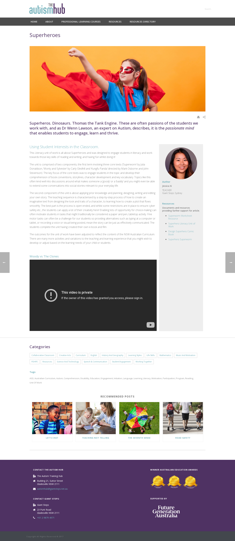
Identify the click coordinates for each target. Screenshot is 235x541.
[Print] (198, 117)
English (94, 355)
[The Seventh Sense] (139, 418)
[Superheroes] (117, 78)
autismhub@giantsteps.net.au (52, 488)
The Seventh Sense (139, 438)
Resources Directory (143, 21)
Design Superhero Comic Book (181, 233)
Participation (169, 378)
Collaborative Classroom (42, 355)
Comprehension (71, 378)
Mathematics (165, 355)
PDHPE (34, 361)
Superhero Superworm (180, 239)
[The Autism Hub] (47, 9)
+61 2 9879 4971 (46, 517)
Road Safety (182, 438)
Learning (138, 378)
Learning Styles (135, 355)
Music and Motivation (185, 355)
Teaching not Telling (95, 438)
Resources (115, 21)
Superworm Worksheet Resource (180, 217)
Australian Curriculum (45, 378)
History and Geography (112, 355)
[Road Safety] (183, 418)
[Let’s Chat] (52, 418)
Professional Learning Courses (81, 21)
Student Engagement (121, 361)
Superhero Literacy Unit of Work (181, 225)
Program (180, 378)
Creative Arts (65, 355)
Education (95, 378)
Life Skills (151, 355)
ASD (32, 378)
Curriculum (81, 355)
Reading (189, 378)
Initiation (118, 378)
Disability (84, 378)
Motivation (157, 378)
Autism (59, 378)
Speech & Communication (95, 361)
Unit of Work (36, 383)
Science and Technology (68, 361)
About (49, 21)
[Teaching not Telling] (96, 418)
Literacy (147, 378)
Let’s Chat (52, 438)
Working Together (144, 361)
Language (128, 378)
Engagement (107, 378)
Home (34, 21)
